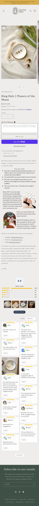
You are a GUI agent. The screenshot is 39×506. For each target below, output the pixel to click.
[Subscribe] (33, 484)
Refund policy (31, 499)
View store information (10, 156)
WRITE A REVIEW (19, 312)
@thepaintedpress (17, 237)
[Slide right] (23, 87)
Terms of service (10, 502)
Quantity (3, 113)
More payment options (19, 146)
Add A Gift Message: (7, 122)
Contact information (30, 502)
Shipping (3, 106)
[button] (4, 11)
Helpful (6, 335)
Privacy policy (22, 499)
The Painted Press (16, 240)
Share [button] (5, 268)
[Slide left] (16, 87)
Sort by (23, 318)
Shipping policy (19, 502)
